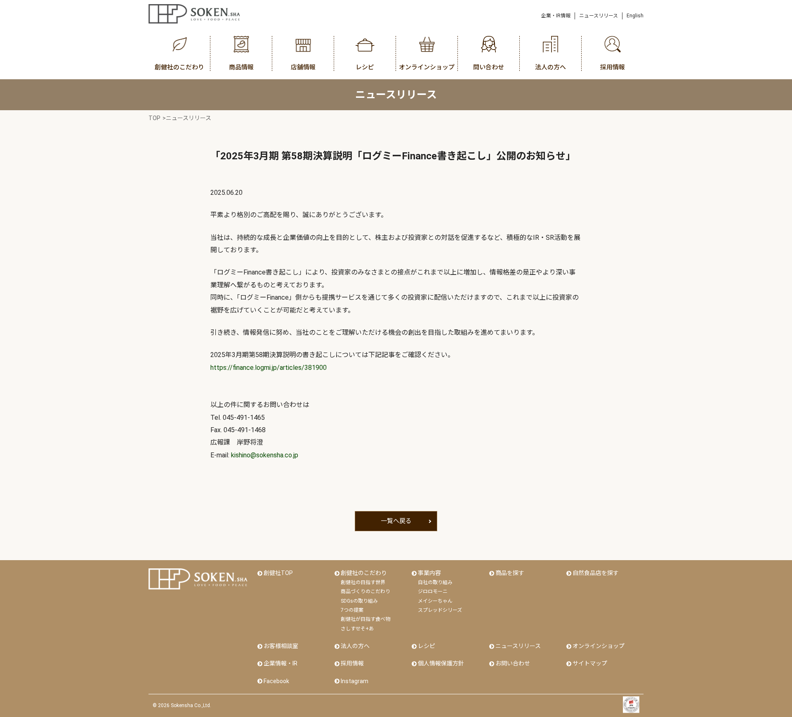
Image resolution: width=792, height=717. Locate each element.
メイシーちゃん (435, 601)
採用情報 (352, 663)
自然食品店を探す (596, 573)
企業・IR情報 (555, 16)
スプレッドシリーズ (440, 610)
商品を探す (509, 573)
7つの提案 (352, 610)
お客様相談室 (281, 646)
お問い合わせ (512, 663)
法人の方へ (355, 646)
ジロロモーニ (433, 591)
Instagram (354, 681)
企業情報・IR (280, 663)
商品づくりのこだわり (365, 591)
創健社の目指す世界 (363, 582)
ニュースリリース (598, 16)
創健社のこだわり (364, 573)
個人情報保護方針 (441, 663)
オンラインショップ (599, 646)
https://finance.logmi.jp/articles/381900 (268, 368)
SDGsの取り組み (359, 601)
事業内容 (429, 573)
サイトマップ (590, 663)
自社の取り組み (435, 582)
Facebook (276, 681)
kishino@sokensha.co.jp (264, 455)
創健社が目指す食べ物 (365, 619)
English (635, 16)
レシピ (426, 646)
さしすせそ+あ (357, 629)
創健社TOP (278, 573)
